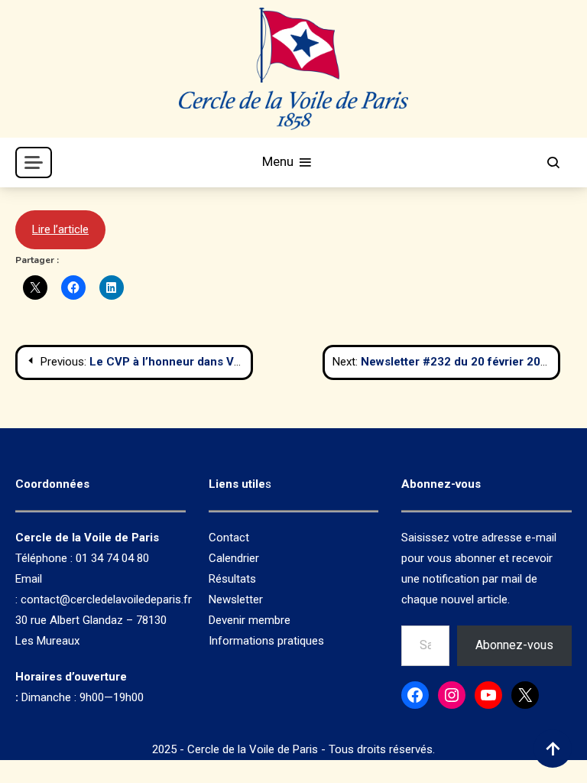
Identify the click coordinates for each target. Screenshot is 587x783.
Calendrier (234, 558)
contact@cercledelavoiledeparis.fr (106, 599)
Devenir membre (249, 620)
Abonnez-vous (514, 645)
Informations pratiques (266, 641)
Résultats (232, 579)
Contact (229, 537)
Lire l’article (60, 229)
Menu (279, 161)
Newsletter (236, 599)
